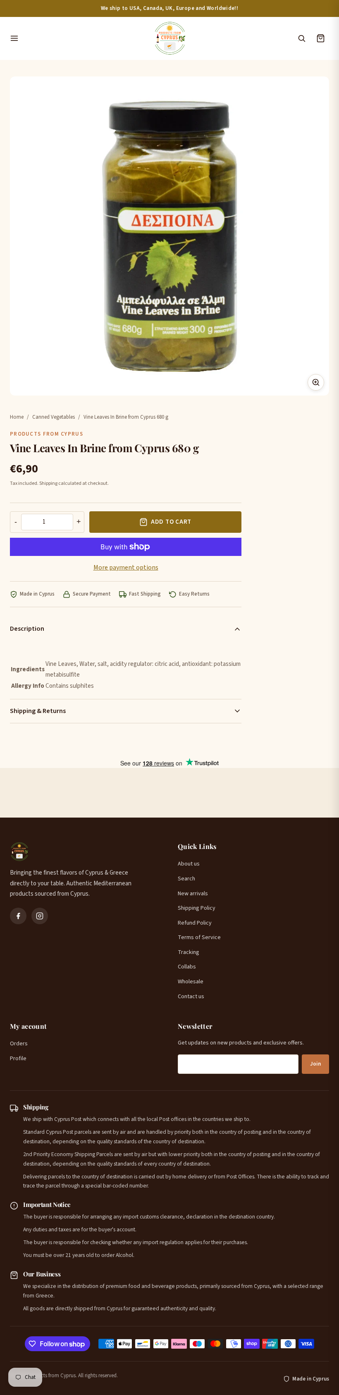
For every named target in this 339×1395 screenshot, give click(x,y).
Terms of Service (199, 937)
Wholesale (190, 982)
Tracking (188, 952)
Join (315, 1064)
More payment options (125, 567)
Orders (19, 1044)
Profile (18, 1058)
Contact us (191, 996)
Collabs (187, 967)
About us (189, 864)
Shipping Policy (196, 908)
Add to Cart (171, 521)
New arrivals (193, 893)
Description (27, 628)
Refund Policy (195, 923)
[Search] (301, 38)
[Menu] (77, 38)
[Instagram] (39, 916)
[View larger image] (316, 382)
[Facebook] (18, 916)
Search (186, 879)
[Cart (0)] (320, 38)
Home (17, 417)
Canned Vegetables (53, 417)
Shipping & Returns (38, 710)
